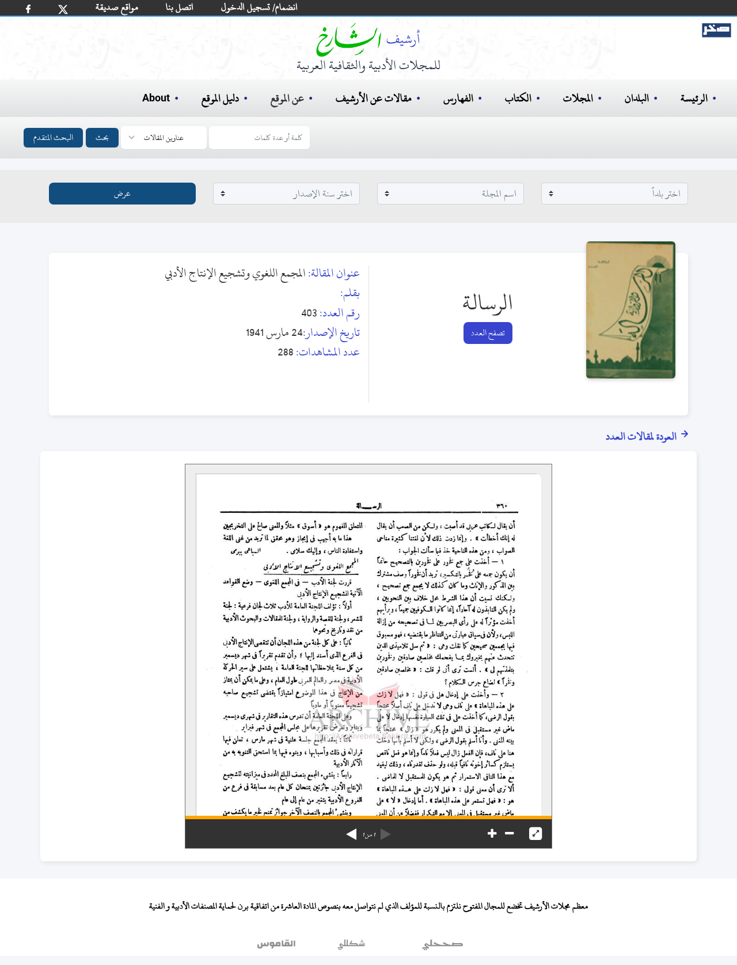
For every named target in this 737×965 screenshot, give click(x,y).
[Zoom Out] (509, 833)
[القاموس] (277, 947)
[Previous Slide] (386, 830)
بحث (102, 137)
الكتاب (518, 98)
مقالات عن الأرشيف (374, 98)
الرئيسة (694, 98)
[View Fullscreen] (535, 833)
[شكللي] (351, 947)
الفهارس (458, 98)
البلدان (637, 98)
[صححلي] (442, 947)
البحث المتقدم (53, 137)
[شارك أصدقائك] (28, 9)
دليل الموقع (220, 98)
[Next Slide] (351, 830)
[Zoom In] (492, 833)
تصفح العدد (488, 332)
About (156, 98)
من (368, 835)
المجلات (578, 98)
